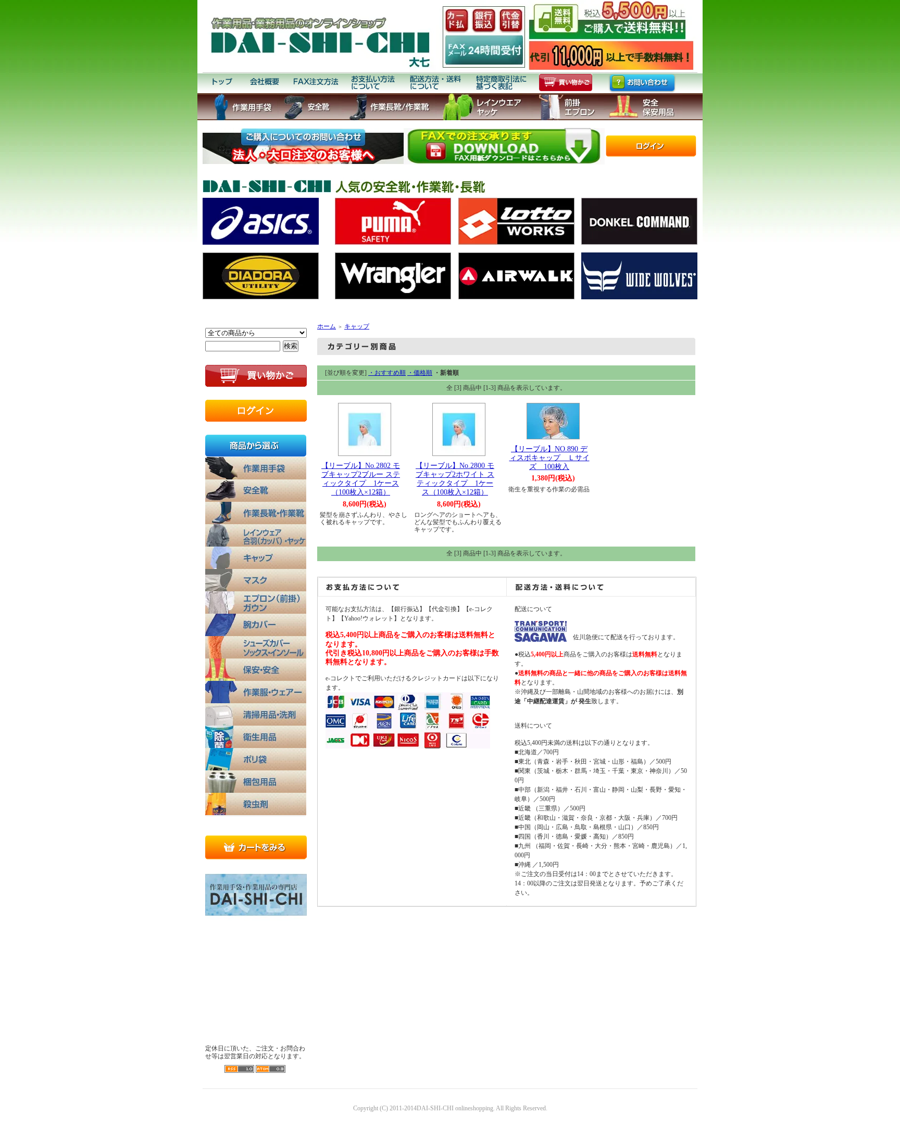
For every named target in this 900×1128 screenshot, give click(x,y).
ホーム (326, 326)
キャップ (356, 326)
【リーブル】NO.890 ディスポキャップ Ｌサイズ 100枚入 (549, 458)
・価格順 (419, 372)
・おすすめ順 (387, 372)
